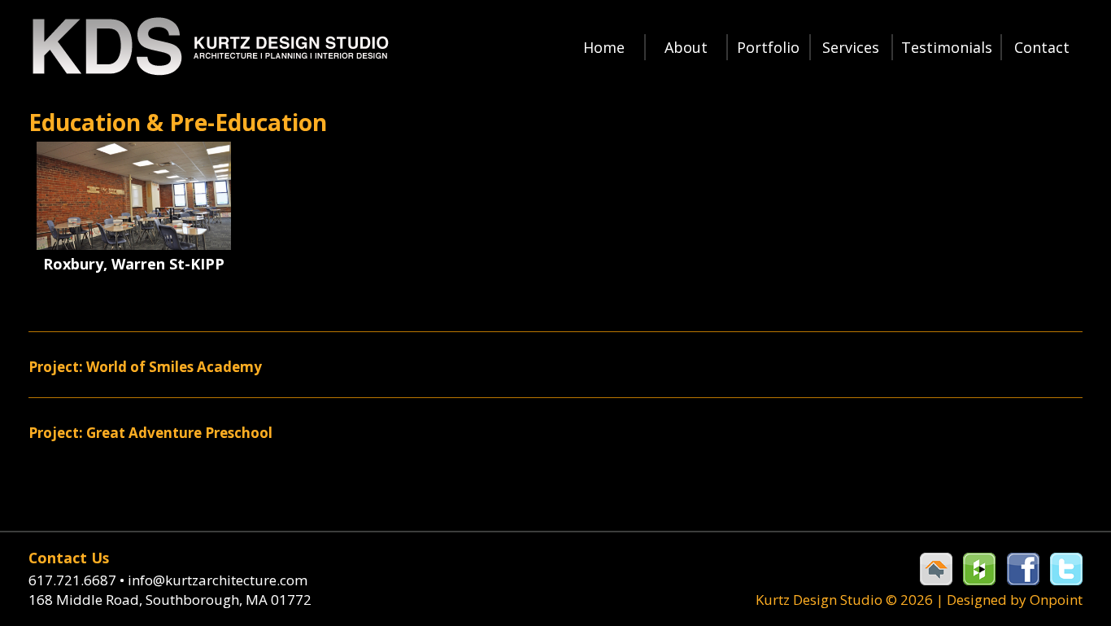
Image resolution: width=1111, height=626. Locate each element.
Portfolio (768, 47)
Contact (1042, 47)
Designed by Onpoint (1015, 599)
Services (850, 47)
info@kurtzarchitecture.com (217, 580)
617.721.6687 (76, 580)
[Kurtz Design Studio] (209, 46)
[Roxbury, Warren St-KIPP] (134, 196)
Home (604, 47)
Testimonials (946, 47)
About (686, 47)
